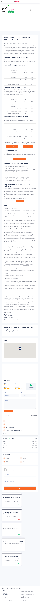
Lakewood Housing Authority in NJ (12, 332)
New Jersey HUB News (8, 317)
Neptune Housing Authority (11, 556)
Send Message (20, 488)
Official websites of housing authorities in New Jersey (14, 319)
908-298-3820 (13, 10)
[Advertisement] (20, 23)
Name (5, 392)
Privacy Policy (5, 594)
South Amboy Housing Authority (12, 330)
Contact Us (5, 593)
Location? (17, 387)
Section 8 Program (28, 146)
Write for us (5, 591)
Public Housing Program (12, 146)
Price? (16, 383)
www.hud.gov (19, 201)
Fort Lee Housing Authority (11, 527)
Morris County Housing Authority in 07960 (13, 541)
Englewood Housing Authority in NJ (11, 497)
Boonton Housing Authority (11, 512)
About (4, 590)
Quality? (5, 387)
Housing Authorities (6, 597)
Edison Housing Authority (11, 333)
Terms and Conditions (7, 595)
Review (11, 12)
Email (22, 392)
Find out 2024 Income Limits (19, 158)
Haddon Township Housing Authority (13, 331)
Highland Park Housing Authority (12, 329)
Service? (5, 383)
